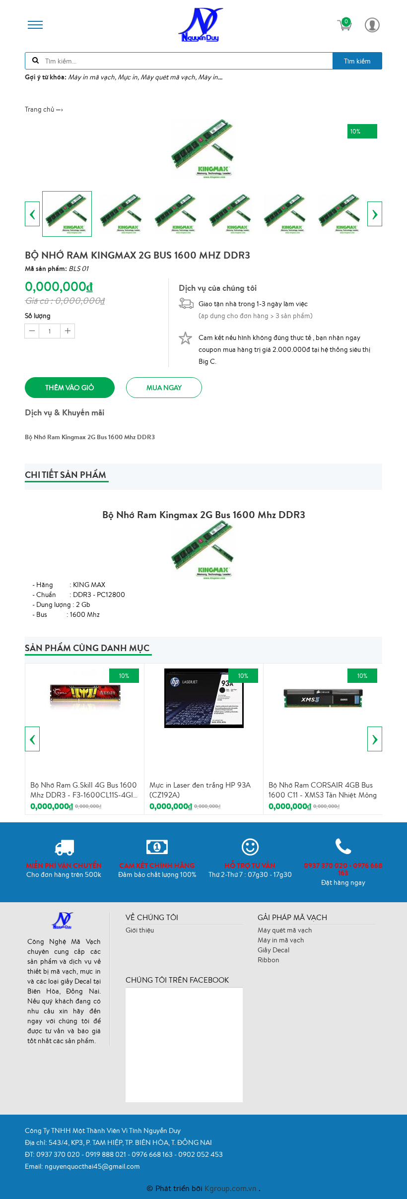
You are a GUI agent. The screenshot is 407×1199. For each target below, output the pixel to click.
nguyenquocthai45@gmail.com (92, 1166)
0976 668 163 (153, 1154)
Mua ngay (164, 387)
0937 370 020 (58, 1154)
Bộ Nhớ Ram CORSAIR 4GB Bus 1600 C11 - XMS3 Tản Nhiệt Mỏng (323, 789)
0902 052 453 (200, 1154)
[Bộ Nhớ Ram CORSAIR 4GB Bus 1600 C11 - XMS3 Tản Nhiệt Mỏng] (323, 697)
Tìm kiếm (357, 61)
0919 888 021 (106, 1154)
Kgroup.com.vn (231, 1188)
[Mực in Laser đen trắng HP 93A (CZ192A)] (204, 697)
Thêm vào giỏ (69, 387)
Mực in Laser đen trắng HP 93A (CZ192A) (200, 789)
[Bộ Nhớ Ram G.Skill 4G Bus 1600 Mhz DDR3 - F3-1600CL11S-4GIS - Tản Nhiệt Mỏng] (85, 692)
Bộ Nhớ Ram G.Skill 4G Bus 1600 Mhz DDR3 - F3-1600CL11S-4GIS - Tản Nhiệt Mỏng (83, 790)
